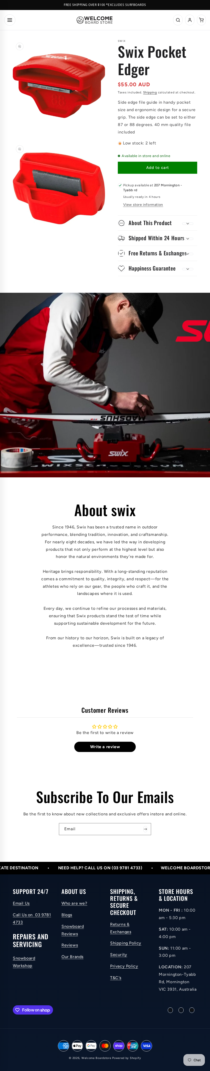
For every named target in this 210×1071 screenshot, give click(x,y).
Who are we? (74, 903)
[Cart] (201, 20)
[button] (157, 223)
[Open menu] (9, 20)
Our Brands (72, 956)
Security (118, 954)
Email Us (21, 903)
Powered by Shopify (126, 1058)
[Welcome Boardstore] (95, 20)
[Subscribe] (145, 829)
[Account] (189, 20)
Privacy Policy (124, 966)
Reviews (69, 945)
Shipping (150, 92)
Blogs (66, 914)
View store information (143, 204)
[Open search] (178, 20)
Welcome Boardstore (96, 1058)
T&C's (115, 977)
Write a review (105, 746)
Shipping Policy (125, 943)
